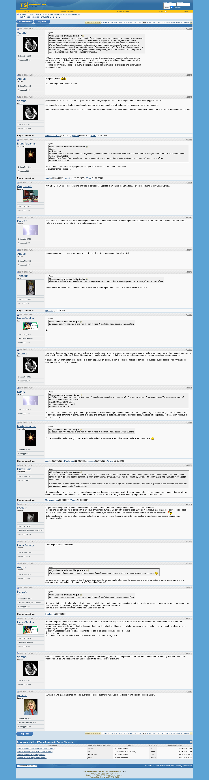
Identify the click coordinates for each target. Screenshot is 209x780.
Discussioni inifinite (72, 14)
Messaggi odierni (68, 11)
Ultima (186, 22)
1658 (173, 22)
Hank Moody (25, 545)
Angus (21, 78)
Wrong (88, 178)
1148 (130, 22)
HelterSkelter (25, 318)
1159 (149, 22)
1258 (168, 22)
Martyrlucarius (26, 143)
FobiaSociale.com (27, 14)
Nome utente (168, 2)
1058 (120, 22)
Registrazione (123, 11)
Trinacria (22, 275)
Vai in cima (187, 766)
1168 (158, 22)
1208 (163, 22)
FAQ (186, 11)
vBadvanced (104, 777)
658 (115, 22)
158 (111, 22)
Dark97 (22, 221)
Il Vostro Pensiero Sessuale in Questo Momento (34, 752)
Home (26, 11)
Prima (104, 22)
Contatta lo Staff (152, 766)
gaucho (75, 135)
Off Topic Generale (54, 14)
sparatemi (68, 178)
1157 (139, 22)
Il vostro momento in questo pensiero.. (31, 755)
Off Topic (40, 14)
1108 (125, 22)
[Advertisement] (169, 51)
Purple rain (69, 461)
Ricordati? (177, 8)
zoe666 (22, 508)
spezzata (49, 310)
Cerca (161, 11)
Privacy (179, 766)
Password (179, 2)
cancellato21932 (52, 135)
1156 (134, 22)
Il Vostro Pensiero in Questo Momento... (32, 758)
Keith (93, 135)
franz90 (22, 591)
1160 (153, 22)
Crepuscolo (24, 186)
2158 (178, 22)
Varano (22, 32)
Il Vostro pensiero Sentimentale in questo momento (35, 748)
